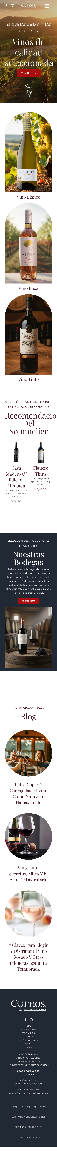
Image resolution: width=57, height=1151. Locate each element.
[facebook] (6, 5)
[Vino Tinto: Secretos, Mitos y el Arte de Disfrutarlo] (28, 836)
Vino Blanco (28, 197)
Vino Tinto (28, 379)
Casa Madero (20, 493)
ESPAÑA (37, 478)
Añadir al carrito (15, 450)
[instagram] (12, 5)
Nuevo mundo (13, 490)
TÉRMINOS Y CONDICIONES (28, 1127)
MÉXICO (16, 496)
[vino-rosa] (28, 204)
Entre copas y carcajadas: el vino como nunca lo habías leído (28, 749)
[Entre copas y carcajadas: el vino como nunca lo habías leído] (28, 753)
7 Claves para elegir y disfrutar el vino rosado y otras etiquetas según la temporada (28, 908)
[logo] (28, 1000)
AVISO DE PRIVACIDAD (29, 1137)
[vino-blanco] (28, 113)
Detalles (17, 455)
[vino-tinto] (28, 295)
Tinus (42, 481)
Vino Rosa (28, 288)
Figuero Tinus (40, 471)
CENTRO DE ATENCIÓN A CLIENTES (28, 1117)
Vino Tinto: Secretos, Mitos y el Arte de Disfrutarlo (28, 832)
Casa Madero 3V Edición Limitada (16, 477)
